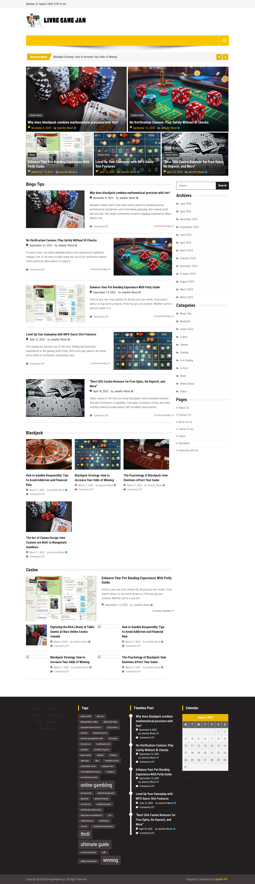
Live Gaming (186, 360)
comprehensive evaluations (91, 727)
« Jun (185, 777)
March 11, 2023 (36, 490)
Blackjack (185, 321)
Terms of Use (186, 429)
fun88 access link (103, 744)
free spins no (85, 744)
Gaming (184, 344)
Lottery (184, 368)
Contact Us (185, 415)
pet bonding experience (106, 793)
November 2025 (189, 219)
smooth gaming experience (103, 826)
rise (109, 815)
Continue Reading (162, 226)
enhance (84, 733)
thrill (85, 834)
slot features (104, 821)
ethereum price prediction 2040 (92, 738)
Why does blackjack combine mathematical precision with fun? (73, 122)
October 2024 (187, 273)
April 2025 (185, 242)
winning (110, 860)
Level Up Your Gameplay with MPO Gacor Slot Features (125, 164)
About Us (184, 407)
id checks (113, 755)
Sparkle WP (221, 879)
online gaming (86, 793)
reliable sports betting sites (91, 810)
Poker (183, 391)
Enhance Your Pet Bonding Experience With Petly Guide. (58, 164)
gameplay (84, 750)
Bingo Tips (186, 313)
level (97, 761)
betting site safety (110, 722)
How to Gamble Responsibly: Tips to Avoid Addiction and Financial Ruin (47, 480)
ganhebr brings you (101, 750)
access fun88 (86, 716)
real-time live (85, 804)
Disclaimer (184, 443)
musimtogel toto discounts (90, 772)
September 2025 (189, 227)
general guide (86, 755)
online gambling (96, 785)
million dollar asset (88, 766)
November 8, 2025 (41, 128)
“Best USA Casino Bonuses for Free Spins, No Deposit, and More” (193, 164)
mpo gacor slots (107, 766)
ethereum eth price (100, 733)
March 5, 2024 (60, 641)
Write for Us (185, 422)
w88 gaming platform (89, 861)
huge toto (100, 755)
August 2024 (187, 281)
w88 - (104, 852)
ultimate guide (95, 844)
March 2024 (186, 289)
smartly (84, 826)
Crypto (184, 337)
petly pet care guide (101, 799)
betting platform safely (89, 722)
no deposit (110, 772)
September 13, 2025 (42, 172)
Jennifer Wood (65, 128)
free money (113, 738)
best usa (100, 716)
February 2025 (188, 258)
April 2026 (185, 211)
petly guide (84, 799)
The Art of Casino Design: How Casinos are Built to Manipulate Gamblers (46, 542)
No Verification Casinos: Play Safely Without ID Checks (169, 122)
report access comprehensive (91, 815)
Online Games (187, 383)
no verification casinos (89, 777)
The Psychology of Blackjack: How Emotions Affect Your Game (87, 56)
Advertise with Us (188, 450)
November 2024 (189, 266)
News (32, 154)
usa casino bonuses (88, 852)
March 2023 (186, 297)
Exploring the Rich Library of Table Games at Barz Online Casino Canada (72, 631)
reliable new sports (104, 804)
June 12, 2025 (107, 172)
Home (182, 436)
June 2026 (186, 203)
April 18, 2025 (174, 172)
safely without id (87, 821)
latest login (85, 761)
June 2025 (186, 235)
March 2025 (186, 250)
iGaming (184, 352)
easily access (113, 727)
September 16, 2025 (144, 128)
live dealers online (111, 761)
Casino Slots (35, 115)
